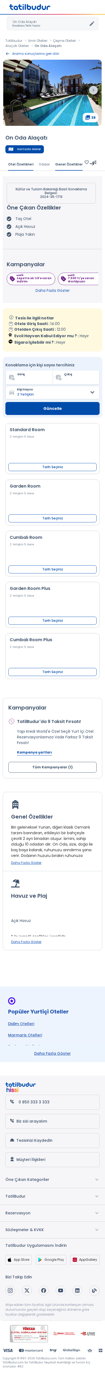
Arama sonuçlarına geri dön (35, 53)
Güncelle (52, 408)
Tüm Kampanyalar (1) (52, 767)
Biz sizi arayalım (31, 1121)
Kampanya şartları (34, 752)
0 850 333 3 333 (34, 1102)
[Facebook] (43, 1290)
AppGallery (88, 1259)
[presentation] (93, 90)
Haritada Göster (29, 149)
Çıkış (68, 374)
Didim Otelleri (21, 1023)
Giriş (21, 374)
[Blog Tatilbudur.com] (94, 1290)
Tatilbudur (13, 40)
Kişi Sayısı (25, 389)
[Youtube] (60, 1290)
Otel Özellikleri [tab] (20, 164)
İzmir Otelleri (37, 40)
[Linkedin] (77, 1290)
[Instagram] (10, 1290)
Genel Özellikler (69, 164)
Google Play (54, 1259)
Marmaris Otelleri (25, 1035)
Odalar (44, 164)
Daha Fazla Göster (53, 290)
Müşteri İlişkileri (30, 1159)
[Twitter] (27, 1290)
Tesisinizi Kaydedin (34, 1140)
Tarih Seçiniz (52, 467)
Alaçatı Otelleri (17, 45)
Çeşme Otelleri (64, 40)
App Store (21, 1259)
